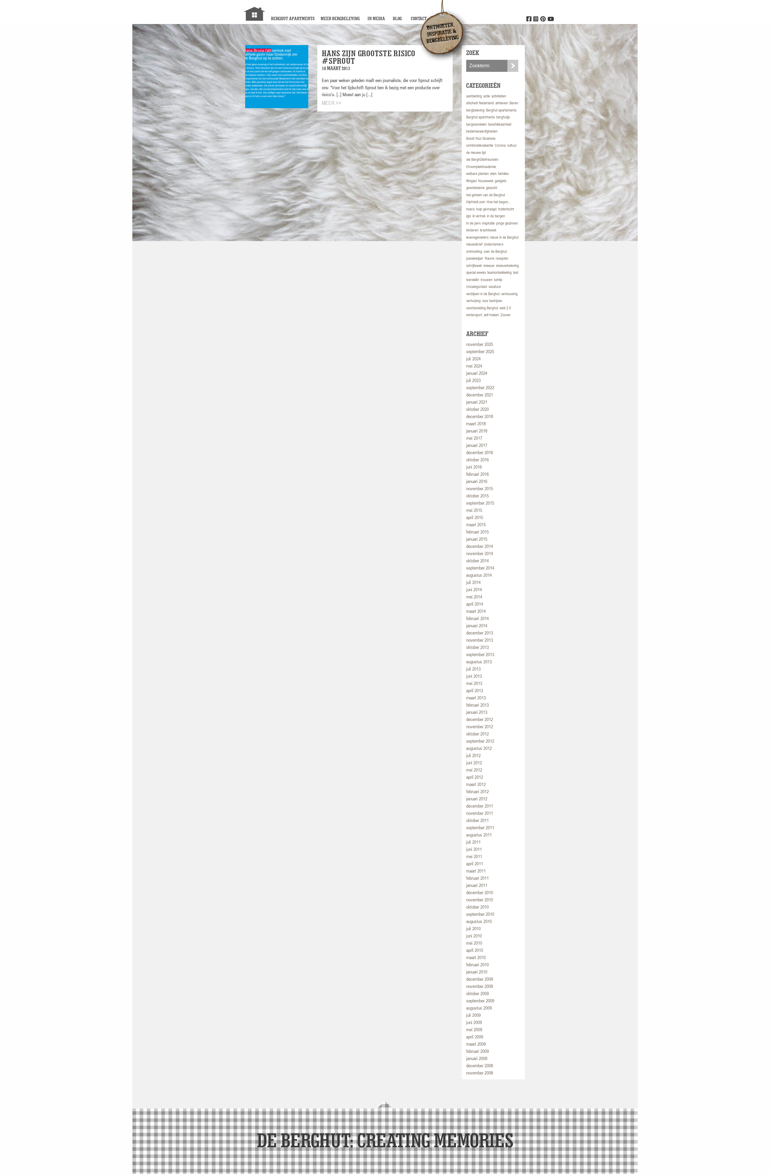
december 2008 (479, 1065)
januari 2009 (476, 1058)
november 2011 (479, 813)
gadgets (500, 181)
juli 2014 (473, 582)
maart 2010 (476, 957)
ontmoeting (474, 251)
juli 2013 (473, 668)
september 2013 (480, 654)
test (515, 272)
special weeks (476, 272)
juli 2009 (473, 1015)
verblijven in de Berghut (483, 294)
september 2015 (480, 503)
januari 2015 (476, 539)
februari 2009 (477, 1051)
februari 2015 (477, 531)
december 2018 (479, 416)
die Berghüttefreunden (482, 159)
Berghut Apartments (293, 18)
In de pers (473, 223)
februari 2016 (477, 474)
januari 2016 (476, 481)
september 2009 (480, 1000)
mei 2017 (474, 438)
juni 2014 (474, 589)
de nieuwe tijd (476, 152)
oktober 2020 (477, 409)
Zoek (512, 66)
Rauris (489, 258)
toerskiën (472, 279)
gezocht (491, 187)
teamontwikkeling (499, 272)
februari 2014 (477, 618)
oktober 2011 (477, 820)
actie (486, 96)
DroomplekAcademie (481, 166)
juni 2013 (474, 676)
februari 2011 (477, 878)
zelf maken (491, 315)
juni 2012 (474, 762)
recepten (502, 258)
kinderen (472, 230)
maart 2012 (476, 784)
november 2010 (479, 899)
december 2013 (479, 632)
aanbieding (474, 96)
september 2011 (480, 827)
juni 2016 (474, 466)
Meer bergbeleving (340, 18)
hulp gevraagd (486, 209)
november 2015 (479, 488)
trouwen (486, 279)
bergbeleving (475, 110)
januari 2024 (476, 373)
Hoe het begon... (499, 202)
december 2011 (479, 806)
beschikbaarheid (499, 124)
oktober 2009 (477, 993)
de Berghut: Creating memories (385, 1140)
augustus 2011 (479, 834)
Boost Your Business (480, 138)
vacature (494, 286)
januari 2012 (476, 798)
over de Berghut (495, 251)
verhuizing (473, 300)
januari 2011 (476, 885)
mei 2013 (474, 683)
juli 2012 (473, 755)
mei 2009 (474, 1029)
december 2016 (479, 452)
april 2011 (474, 863)
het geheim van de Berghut (485, 195)
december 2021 (479, 394)
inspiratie (488, 223)
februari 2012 (477, 791)
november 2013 (479, 640)
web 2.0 (505, 308)
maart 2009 (476, 1044)
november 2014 (479, 553)
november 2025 (479, 344)
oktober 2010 (477, 907)
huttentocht (506, 209)
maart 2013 (476, 697)
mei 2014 (474, 596)
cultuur (512, 145)
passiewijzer (474, 258)
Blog (397, 18)
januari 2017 (476, 445)
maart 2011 (476, 870)
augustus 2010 (479, 921)
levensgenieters (477, 237)
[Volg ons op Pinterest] (543, 19)
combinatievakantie (479, 145)
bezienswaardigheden (481, 131)
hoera (470, 209)
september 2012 (480, 741)
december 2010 (479, 892)
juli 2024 (473, 358)
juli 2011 (473, 842)
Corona (500, 145)
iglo (468, 216)
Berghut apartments (480, 117)
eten (493, 173)
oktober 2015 (477, 495)
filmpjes (471, 181)
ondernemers (493, 244)
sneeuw (488, 265)
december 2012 (479, 719)
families (503, 173)
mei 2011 (474, 856)
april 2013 (474, 690)
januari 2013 (476, 712)
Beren (514, 103)
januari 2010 (476, 971)
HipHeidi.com (475, 202)
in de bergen (496, 216)
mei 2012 (474, 769)
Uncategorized (476, 286)
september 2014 (480, 567)
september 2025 (480, 351)
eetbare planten (477, 173)
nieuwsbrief (474, 244)
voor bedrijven (492, 300)
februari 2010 (477, 964)
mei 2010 (474, 943)
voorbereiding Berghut (482, 308)
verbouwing (509, 294)
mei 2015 (474, 510)
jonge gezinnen (507, 223)
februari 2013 (477, 705)
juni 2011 (474, 849)
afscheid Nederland (480, 103)
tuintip (498, 279)
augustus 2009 (479, 1007)
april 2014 (474, 604)
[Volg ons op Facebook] (529, 19)
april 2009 (474, 1036)
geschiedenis (475, 187)
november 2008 (479, 1072)
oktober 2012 (477, 733)
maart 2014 (476, 611)
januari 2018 (476, 430)
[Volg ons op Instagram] (536, 19)
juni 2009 (474, 1022)
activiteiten (498, 96)
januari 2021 (476, 402)
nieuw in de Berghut (504, 237)
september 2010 (480, 914)
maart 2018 (476, 423)
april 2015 (474, 517)
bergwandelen (476, 124)
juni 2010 (474, 935)
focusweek (485, 181)
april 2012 (474, 777)
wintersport (474, 315)
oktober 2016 (477, 459)
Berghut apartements (501, 110)
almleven (501, 103)
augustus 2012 (479, 748)
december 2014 (479, 546)
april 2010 (474, 950)
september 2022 (480, 387)
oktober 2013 (477, 647)
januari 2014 (476, 625)
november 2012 (479, 726)
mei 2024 (474, 365)
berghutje (503, 117)
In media (376, 18)
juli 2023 (473, 380)
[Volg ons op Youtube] (550, 19)
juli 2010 (473, 928)
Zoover (505, 315)
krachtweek (488, 230)
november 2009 (479, 986)
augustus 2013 (479, 661)
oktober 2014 (477, 560)
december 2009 (479, 979)
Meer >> (331, 103)
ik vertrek (479, 216)
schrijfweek (474, 265)
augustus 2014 (479, 575)
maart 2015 (476, 524)
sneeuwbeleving (507, 265)
